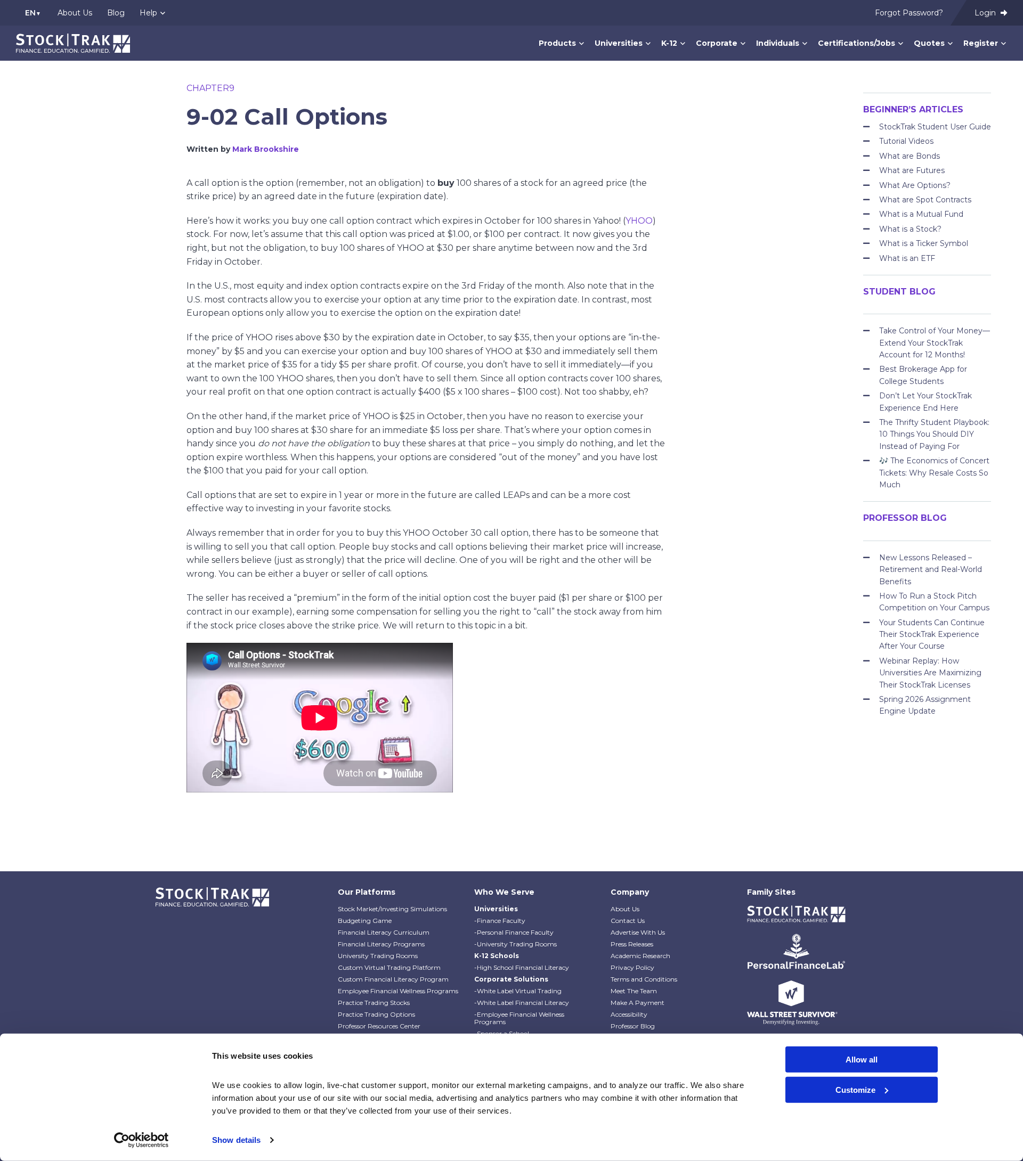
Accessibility (629, 1014)
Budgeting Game (365, 921)
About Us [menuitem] (75, 13)
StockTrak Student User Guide (935, 127)
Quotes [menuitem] (929, 43)
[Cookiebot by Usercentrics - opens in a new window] (141, 1140)
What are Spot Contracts (925, 200)
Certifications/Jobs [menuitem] (856, 43)
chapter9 (210, 88)
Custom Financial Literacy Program (393, 979)
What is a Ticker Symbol (923, 243)
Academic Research (640, 956)
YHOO (639, 221)
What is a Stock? (910, 229)
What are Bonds (909, 156)
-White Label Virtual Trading (518, 991)
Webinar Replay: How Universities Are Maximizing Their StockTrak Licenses (930, 673)
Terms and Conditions (644, 979)
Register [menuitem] (980, 43)
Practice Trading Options (376, 1014)
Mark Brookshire (265, 149)
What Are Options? (915, 185)
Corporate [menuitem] (716, 43)
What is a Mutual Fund (921, 214)
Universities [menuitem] (619, 43)
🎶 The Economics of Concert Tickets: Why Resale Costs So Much (934, 472)
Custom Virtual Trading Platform (389, 967)
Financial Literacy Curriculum (383, 932)
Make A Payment (637, 1003)
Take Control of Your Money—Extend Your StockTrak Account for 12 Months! (934, 342)
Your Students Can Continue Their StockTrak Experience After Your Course (932, 634)
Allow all (862, 1059)
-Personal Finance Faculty (514, 932)
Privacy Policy (632, 967)
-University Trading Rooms (515, 944)
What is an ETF (907, 258)
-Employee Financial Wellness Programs (519, 1018)
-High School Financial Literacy (521, 967)
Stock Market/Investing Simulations (392, 909)
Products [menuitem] (557, 43)
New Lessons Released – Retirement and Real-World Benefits (930, 569)
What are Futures (912, 170)
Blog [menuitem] (116, 13)
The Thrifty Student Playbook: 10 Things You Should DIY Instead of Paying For (934, 434)
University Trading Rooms (378, 956)
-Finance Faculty (499, 921)
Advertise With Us (638, 932)
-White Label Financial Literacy (521, 1003)
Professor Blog (633, 1026)
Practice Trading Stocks (374, 1003)
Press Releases (632, 944)
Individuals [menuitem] (777, 43)
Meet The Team (634, 991)
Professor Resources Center (379, 1026)
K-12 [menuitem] (669, 43)
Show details (236, 1139)
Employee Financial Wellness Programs (398, 991)
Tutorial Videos (906, 141)
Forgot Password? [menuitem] (909, 13)
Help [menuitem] (148, 13)
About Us (625, 909)
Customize (855, 1089)
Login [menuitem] (986, 13)
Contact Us (628, 921)
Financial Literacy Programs (381, 944)
